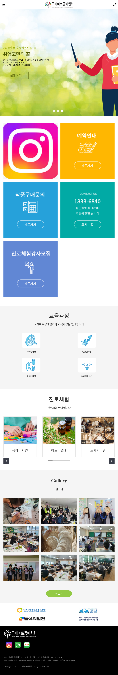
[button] (12, 62)
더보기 (59, 593)
